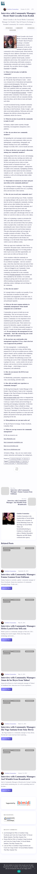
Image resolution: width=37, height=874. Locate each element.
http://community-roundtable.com (13, 442)
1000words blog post (12, 249)
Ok (19, 871)
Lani (5, 845)
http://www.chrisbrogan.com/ (12, 449)
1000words (7, 86)
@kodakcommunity (15, 274)
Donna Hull (7, 839)
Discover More (6, 588)
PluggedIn (16, 86)
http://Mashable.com (9, 438)
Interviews (9, 28)
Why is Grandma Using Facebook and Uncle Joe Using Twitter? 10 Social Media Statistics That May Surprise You (18, 835)
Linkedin (13, 68)
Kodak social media (9, 463)
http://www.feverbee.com (11, 446)
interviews (24, 461)
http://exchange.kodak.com (11, 397)
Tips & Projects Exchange (18, 92)
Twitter (26, 66)
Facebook (6, 68)
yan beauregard (8, 833)
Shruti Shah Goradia (22, 463)
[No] (35, 868)
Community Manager (14, 461)
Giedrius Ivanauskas (12, 9)
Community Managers (15, 458)
